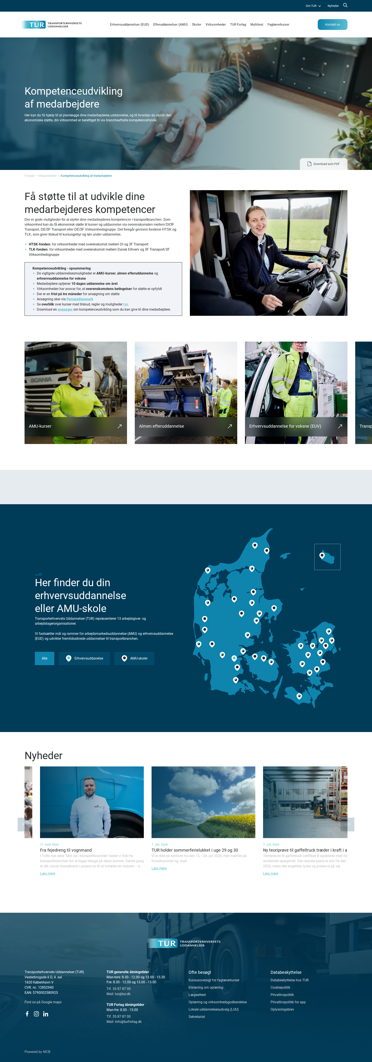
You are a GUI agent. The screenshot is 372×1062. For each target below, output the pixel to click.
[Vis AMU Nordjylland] (251, 569)
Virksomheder (47, 175)
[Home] (183, 943)
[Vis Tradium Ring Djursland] (274, 608)
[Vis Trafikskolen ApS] (212, 644)
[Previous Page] (24, 824)
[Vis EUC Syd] (235, 680)
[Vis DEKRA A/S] (319, 653)
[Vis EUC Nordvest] (207, 570)
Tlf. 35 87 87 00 (119, 989)
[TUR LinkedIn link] (45, 1013)
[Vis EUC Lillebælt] (243, 651)
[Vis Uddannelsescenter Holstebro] (207, 603)
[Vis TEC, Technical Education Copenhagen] (331, 640)
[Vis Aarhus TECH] (259, 613)
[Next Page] (348, 393)
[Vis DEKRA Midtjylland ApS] (204, 629)
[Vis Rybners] (198, 644)
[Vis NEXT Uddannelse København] (325, 646)
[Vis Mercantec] (234, 599)
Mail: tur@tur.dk (118, 994)
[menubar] (322, 6)
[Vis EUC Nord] (254, 545)
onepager (65, 309)
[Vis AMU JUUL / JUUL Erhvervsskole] (312, 646)
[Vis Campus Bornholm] (322, 555)
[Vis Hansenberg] (234, 658)
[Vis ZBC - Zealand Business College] (302, 664)
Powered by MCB (37, 1052)
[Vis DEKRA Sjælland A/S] (316, 669)
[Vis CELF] (299, 696)
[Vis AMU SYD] (237, 667)
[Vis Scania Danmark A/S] (322, 662)
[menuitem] (313, 6)
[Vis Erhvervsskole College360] (241, 613)
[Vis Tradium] (251, 603)
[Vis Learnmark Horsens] (247, 635)
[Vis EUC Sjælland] (309, 673)
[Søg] (344, 6)
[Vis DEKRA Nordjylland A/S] (266, 550)
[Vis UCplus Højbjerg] (256, 621)
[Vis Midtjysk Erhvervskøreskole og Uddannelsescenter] (253, 592)
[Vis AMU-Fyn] (263, 658)
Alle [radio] (44, 658)
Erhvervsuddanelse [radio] (88, 658)
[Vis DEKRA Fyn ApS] (254, 657)
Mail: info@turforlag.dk (124, 1022)
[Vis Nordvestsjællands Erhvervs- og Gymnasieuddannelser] (300, 646)
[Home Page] (51, 25)
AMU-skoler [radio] (138, 658)
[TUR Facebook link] (27, 1013)
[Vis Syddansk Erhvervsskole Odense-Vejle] (271, 662)
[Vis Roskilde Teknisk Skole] (308, 655)
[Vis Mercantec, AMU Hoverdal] (204, 619)
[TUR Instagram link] (36, 1013)
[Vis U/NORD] (328, 631)
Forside (29, 175)
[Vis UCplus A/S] (321, 640)
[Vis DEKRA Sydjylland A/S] (222, 655)
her (125, 304)
